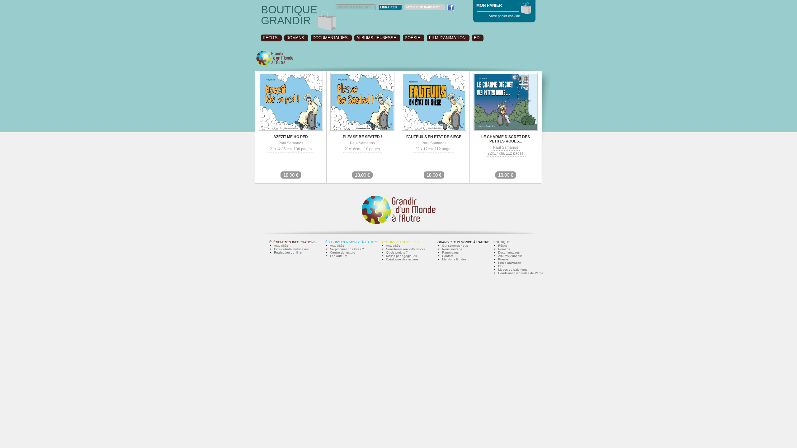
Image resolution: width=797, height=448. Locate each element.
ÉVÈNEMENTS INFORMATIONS (292, 242)
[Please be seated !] (362, 129)
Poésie (503, 259)
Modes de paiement (512, 269)
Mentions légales (454, 259)
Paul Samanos (290, 143)
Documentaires (509, 252)
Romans (504, 249)
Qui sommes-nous (455, 245)
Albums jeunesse (510, 256)
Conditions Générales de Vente (520, 273)
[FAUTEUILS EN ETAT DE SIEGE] (434, 129)
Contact (447, 256)
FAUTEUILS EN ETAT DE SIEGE (433, 137)
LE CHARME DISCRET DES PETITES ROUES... (505, 139)
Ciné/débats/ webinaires (291, 249)
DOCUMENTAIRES (330, 37)
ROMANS (295, 37)
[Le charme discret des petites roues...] (506, 129)
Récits (502, 245)
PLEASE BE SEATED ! (362, 137)
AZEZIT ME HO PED (290, 137)
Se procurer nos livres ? (347, 249)
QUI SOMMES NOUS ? (354, 7)
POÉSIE (412, 37)
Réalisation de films (288, 252)
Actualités (281, 245)
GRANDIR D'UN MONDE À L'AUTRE (463, 242)
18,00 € (290, 175)
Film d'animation (509, 262)
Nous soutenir (452, 249)
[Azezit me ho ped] (291, 129)
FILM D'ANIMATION (447, 37)
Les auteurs (338, 256)
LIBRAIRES (388, 7)
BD (476, 37)
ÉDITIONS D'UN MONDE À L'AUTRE (351, 242)
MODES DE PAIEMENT (423, 7)
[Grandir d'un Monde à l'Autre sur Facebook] (450, 7)
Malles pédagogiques (401, 256)
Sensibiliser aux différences (405, 249)
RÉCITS (270, 37)
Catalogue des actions (402, 259)
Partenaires (450, 252)
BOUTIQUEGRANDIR (289, 14)
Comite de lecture (342, 252)
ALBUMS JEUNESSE (376, 37)
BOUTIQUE (501, 242)
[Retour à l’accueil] (274, 64)
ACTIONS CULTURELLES (400, 242)
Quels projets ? (397, 252)
